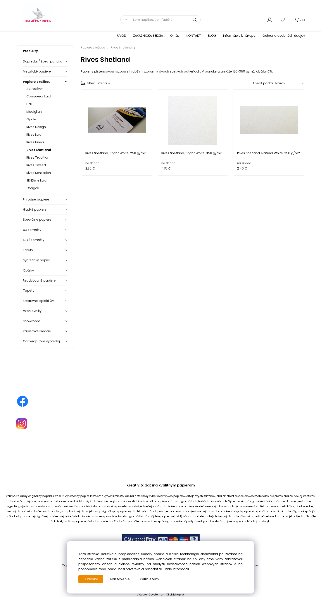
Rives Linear (35, 142)
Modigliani (34, 111)
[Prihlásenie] (269, 19)
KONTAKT (193, 35)
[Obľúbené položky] (283, 19)
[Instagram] (21, 423)
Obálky (28, 270)
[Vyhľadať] (125, 19)
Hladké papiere (35, 209)
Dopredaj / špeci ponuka (42, 61)
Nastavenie (120, 579)
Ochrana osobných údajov (283, 35)
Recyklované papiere (39, 280)
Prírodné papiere (36, 199)
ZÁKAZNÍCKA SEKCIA (148, 35)
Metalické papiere (37, 71)
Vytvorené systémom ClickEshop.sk (160, 594)
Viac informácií (177, 569)
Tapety (28, 290)
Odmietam (149, 579)
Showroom (31, 321)
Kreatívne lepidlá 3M (38, 301)
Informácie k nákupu (239, 35)
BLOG (212, 35)
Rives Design (36, 127)
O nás (174, 35)
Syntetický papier (36, 260)
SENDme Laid (36, 180)
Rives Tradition (37, 157)
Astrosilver (34, 89)
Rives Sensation (38, 173)
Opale (31, 119)
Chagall (32, 188)
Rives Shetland (38, 150)
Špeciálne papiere (37, 219)
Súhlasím (91, 579)
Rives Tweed (36, 165)
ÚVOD (121, 35)
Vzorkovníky (32, 311)
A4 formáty (32, 230)
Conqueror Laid (38, 96)
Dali (29, 104)
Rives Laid (33, 134)
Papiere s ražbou (36, 82)
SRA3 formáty (33, 240)
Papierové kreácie (37, 331)
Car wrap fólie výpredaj (41, 341)
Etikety (28, 250)
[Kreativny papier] (22, 401)
